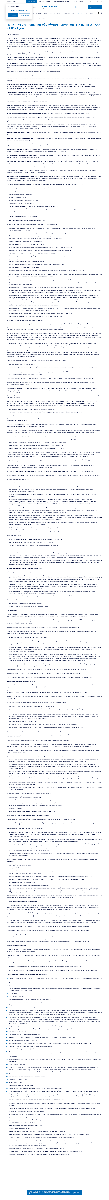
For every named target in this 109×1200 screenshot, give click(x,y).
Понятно (76, 1192)
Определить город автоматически (19, 10)
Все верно (13, 15)
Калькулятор (81, 7)
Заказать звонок (96, 7)
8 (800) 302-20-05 (49, 6)
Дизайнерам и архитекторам (61, 1)
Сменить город (25, 15)
